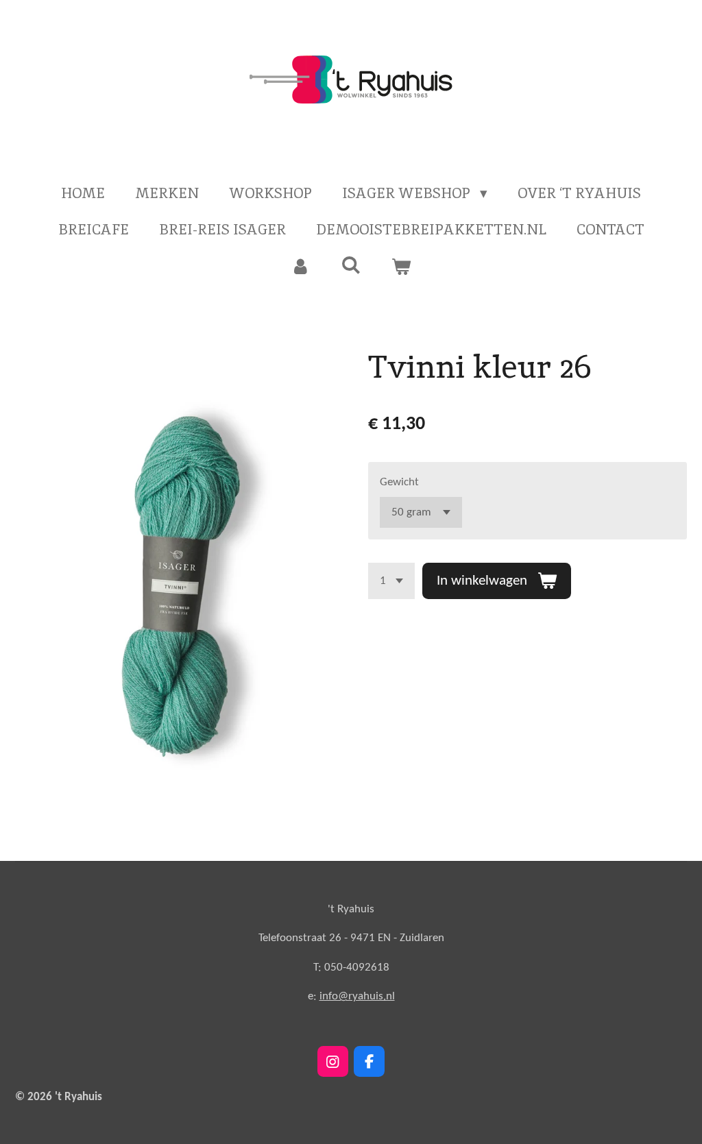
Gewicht (399, 482)
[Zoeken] (350, 265)
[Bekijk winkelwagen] (401, 267)
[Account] (300, 267)
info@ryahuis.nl (357, 996)
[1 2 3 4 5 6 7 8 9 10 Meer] (391, 581)
